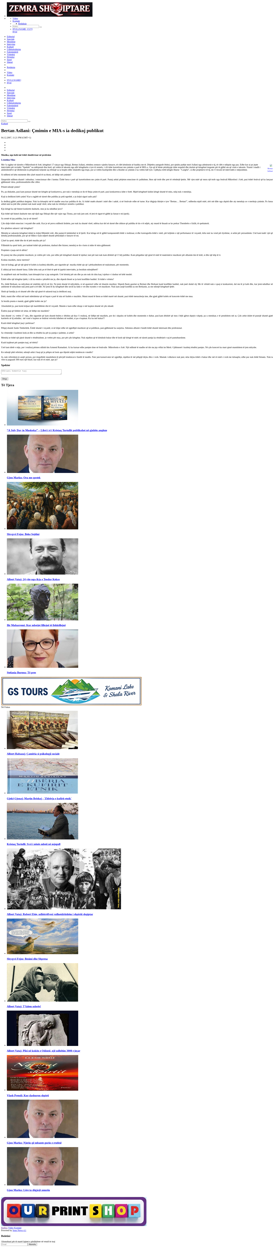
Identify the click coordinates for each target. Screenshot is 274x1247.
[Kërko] (41, 27)
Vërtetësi (11, 54)
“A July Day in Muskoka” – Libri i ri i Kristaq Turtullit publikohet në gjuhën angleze (57, 430)
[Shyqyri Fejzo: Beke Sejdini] (42, 528)
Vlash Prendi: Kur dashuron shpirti (28, 1095)
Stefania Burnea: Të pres (21, 672)
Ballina (4, 1228)
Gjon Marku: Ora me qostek (24, 477)
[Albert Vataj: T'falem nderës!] (42, 1001)
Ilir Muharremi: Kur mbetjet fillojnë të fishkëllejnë (36, 625)
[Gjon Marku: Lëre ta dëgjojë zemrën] (42, 1184)
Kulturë (10, 47)
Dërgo (4, 379)
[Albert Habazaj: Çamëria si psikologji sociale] (42, 748)
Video (15, 18)
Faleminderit (12, 52)
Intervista (11, 44)
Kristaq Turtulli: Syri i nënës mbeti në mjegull (33, 844)
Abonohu (32, 1244)
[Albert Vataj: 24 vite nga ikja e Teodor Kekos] (42, 574)
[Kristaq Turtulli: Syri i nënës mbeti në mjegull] (42, 838)
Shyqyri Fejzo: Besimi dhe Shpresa (27, 958)
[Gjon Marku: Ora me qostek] (42, 472)
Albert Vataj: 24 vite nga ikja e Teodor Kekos (33, 579)
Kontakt (16, 21)
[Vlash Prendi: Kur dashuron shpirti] (42, 1090)
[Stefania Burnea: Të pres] (42, 667)
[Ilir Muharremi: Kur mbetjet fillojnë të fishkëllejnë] (42, 619)
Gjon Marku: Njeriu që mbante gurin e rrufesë (34, 1142)
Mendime (11, 41)
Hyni (15, 31)
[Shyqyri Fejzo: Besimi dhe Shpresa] (42, 953)
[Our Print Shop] (74, 1225)
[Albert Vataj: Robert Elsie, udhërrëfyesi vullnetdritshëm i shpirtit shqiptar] (64, 908)
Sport (9, 59)
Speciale (10, 39)
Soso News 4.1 (19, 1230)
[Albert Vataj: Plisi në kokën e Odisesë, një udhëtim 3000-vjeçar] (42, 1045)
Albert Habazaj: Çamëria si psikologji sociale (33, 753)
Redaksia (22, 23)
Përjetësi (10, 57)
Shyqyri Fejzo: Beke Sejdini (23, 534)
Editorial (11, 36)
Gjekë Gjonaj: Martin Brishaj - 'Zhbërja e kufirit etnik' (39, 798)
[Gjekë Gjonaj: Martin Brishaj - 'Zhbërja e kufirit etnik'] (42, 793)
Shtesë (10, 62)
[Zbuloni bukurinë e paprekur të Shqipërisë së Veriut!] (71, 704)
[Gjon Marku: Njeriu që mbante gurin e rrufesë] (42, 1137)
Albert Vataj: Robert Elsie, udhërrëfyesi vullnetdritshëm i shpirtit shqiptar (50, 914)
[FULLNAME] (14, 80)
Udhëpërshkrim (14, 49)
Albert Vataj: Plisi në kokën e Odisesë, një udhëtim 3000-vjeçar (43, 1050)
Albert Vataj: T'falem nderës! (24, 1006)
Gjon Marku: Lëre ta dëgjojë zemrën (28, 1190)
